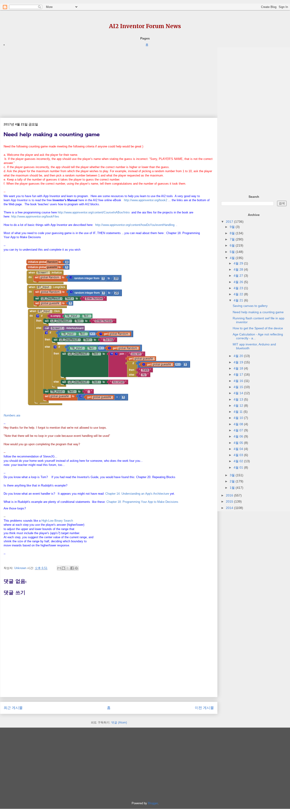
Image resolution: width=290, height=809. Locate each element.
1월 (233, 487)
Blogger (153, 803)
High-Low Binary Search (57, 520)
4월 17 (239, 374)
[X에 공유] (67, 568)
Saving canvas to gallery (250, 306)
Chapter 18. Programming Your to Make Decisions (142, 501)
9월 (233, 227)
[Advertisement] (109, 79)
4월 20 (239, 356)
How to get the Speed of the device (258, 328)
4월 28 (239, 269)
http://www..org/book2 (145, 200)
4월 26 (239, 282)
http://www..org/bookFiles (35, 216)
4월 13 (239, 399)
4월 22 (239, 294)
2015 (230, 501)
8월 (233, 233)
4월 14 (239, 393)
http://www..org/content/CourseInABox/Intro (94, 212)
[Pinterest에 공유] (76, 568)
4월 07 (239, 430)
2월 (233, 481)
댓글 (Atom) (119, 722)
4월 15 (239, 387)
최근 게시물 (13, 708)
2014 (230, 508)
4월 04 (239, 449)
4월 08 (239, 424)
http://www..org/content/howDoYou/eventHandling (134, 225)
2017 (230, 221)
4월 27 (239, 275)
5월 (233, 252)
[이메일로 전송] (59, 568)
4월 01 (239, 467)
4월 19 (239, 362)
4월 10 (239, 418)
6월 (233, 245)
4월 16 (239, 381)
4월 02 (239, 461)
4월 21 (239, 300)
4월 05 (239, 443)
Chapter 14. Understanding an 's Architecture (137, 493)
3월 (233, 475)
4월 (233, 258)
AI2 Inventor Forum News (145, 26)
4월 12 (239, 405)
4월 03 (239, 455)
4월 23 (239, 288)
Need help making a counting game (258, 312)
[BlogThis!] (63, 568)
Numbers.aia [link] (12, 415)
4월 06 (239, 436)
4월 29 (239, 263)
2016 (230, 495)
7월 (233, 239)
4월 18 (239, 368)
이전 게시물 (204, 708)
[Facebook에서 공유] (72, 568)
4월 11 (239, 411)
